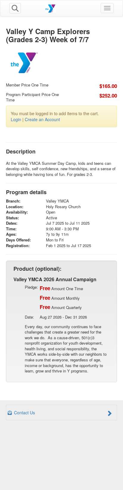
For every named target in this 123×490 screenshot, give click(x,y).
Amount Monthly (60, 297)
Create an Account (42, 119)
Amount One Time (61, 288)
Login (16, 119)
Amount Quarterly (61, 307)
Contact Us (24, 413)
